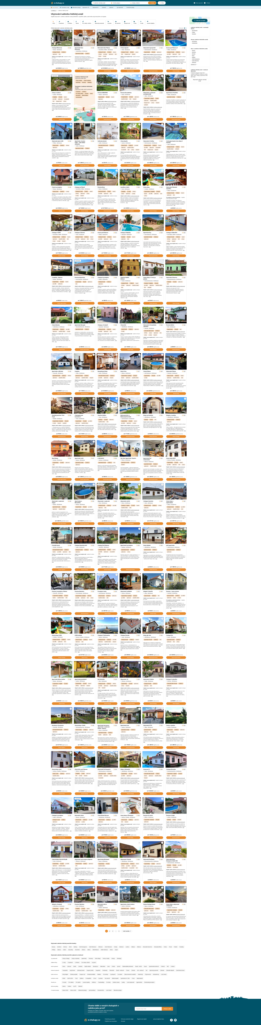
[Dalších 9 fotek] (107, 177)
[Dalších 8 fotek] (84, 131)
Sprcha (118, 966)
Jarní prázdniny (92, 990)
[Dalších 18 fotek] (107, 222)
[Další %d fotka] (107, 759)
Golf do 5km (70, 978)
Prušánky (146, 189)
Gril (146, 970)
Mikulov (123, 373)
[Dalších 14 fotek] (61, 82)
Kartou (63, 986)
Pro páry (64, 982)
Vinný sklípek (65, 974)
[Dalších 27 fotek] (84, 361)
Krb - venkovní (140, 970)
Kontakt (123, 1021)
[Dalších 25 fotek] (153, 669)
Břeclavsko (194, 41)
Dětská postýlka (73, 974)
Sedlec (100, 142)
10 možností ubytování (157, 824)
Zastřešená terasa (180, 970)
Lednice (54, 94)
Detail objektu (153, 119)
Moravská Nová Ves (149, 280)
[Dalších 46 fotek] (153, 267)
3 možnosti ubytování (66, 103)
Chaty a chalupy (79, 80)
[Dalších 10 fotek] (107, 405)
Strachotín (101, 326)
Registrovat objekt (142, 1019)
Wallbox (99, 974)
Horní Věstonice (148, 234)
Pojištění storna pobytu (111, 1021)
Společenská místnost (154, 966)
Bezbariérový (156, 974)
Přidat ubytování (199, 3)
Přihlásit (208, 3)
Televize (163, 966)
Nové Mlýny (101, 49)
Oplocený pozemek (154, 970)
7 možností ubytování (66, 425)
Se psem (86, 93)
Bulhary (100, 94)
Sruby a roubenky (87, 80)
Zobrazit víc (193, 64)
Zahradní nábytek (170, 970)
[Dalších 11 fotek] (61, 625)
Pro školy (108, 982)
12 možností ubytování (135, 101)
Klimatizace (95, 966)
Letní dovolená (79, 97)
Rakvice (54, 279)
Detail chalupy (61, 71)
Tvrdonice (169, 907)
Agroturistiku (139, 982)
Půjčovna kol (148, 974)
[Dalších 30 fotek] (176, 131)
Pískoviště (112, 970)
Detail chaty (62, 119)
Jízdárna (81, 978)
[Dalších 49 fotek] (84, 267)
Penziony (84, 82)
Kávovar (69, 966)
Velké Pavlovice (170, 547)
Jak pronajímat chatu (158, 1019)
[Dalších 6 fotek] (130, 448)
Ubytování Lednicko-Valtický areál (199, 80)
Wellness (94, 982)
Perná (100, 503)
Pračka (113, 966)
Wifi (168, 966)
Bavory (100, 189)
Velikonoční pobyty (82, 990)
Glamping (89, 82)
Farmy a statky (106, 958)
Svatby (123, 982)
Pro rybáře (78, 982)
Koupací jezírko (90, 970)
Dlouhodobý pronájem (149, 982)
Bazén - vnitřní (138, 966)
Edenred (80, 986)
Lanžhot (169, 727)
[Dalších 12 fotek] (176, 405)
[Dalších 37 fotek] (153, 82)
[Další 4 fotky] (153, 222)
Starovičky (124, 234)
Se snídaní (120, 974)
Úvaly (123, 189)
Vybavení (111, 7)
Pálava (193, 32)
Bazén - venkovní (120, 970)
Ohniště (133, 970)
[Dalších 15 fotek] (84, 849)
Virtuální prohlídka (91, 974)
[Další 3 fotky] (176, 82)
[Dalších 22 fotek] (176, 267)
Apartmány (78, 82)
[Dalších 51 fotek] (130, 361)
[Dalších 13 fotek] (176, 38)
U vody (64, 962)
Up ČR (74, 986)
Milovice (146, 461)
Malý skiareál (140, 978)
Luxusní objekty (86, 982)
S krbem (172, 966)
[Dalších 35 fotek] (61, 267)
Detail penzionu (107, 119)
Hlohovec (146, 328)
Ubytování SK (95, 7)
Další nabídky (126, 931)
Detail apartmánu (84, 71)
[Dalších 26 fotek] (130, 131)
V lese (133, 978)
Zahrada (162, 970)
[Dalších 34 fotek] (61, 222)
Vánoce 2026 (73, 990)
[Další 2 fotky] (153, 535)
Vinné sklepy (97, 958)
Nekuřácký (140, 974)
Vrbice (123, 49)
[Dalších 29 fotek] (153, 131)
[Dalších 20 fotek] (130, 177)
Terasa (127, 970)
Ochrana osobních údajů (127, 1019)
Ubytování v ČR (85, 7)
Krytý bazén (72, 970)
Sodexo (69, 986)
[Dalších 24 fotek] (176, 177)
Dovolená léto (101, 990)
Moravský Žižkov (158, 947)
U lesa (94, 978)
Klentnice (123, 547)
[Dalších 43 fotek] (84, 177)
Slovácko (194, 34)
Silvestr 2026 (65, 990)
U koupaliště (88, 978)
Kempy (113, 958)
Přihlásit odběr (167, 1008)
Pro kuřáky (105, 974)
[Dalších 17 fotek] (84, 315)
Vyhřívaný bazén (80, 970)
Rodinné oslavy (116, 982)
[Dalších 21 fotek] (107, 315)
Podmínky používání (110, 1019)
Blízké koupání (85, 95)
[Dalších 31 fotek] (61, 38)
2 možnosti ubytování (157, 107)
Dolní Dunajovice (148, 49)
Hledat (152, 3)
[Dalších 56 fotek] (107, 361)
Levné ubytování (130, 982)
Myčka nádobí (88, 966)
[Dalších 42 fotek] (130, 38)
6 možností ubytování (157, 54)
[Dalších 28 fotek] (153, 38)
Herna (63, 966)
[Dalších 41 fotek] (84, 222)
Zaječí (168, 144)
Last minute (55, 7)
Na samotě (78, 95)
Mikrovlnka (102, 966)
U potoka (100, 978)
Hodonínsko (194, 43)
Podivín (123, 280)
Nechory (169, 460)
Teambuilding (101, 982)
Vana (108, 966)
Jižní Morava (59, 49)
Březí (168, 326)
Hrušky (146, 681)
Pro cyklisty (71, 982)
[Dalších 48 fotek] (107, 625)
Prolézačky (104, 970)
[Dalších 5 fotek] (61, 177)
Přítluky (105, 49)
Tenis (76, 978)
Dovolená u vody (65, 7)
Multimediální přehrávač (127, 966)
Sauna (91, 93)
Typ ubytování (120, 7)
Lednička (80, 966)
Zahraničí (104, 7)
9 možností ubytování (66, 600)
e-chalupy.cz (53, 10)
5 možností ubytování (134, 241)
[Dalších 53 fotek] (107, 38)
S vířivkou (84, 91)
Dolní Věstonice (148, 373)
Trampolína (64, 970)
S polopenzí (112, 974)
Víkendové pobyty (77, 7)
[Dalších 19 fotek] (84, 38)
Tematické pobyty (130, 7)
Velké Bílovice (79, 51)
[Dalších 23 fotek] (130, 82)
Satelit (74, 966)
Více (53, 64)
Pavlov (123, 94)
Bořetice (54, 418)
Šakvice (54, 49)
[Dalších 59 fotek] (153, 805)
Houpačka (98, 970)
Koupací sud (82, 974)
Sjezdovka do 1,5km (125, 978)
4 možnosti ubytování (157, 198)
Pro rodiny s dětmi (79, 93)
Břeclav (123, 460)
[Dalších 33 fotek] (153, 177)
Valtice (146, 95)
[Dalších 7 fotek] (107, 267)
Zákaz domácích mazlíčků (130, 974)
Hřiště (63, 978)
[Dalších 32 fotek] (107, 82)
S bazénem (78, 91)
